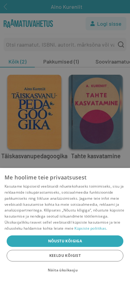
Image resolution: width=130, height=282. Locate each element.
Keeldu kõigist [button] (65, 255)
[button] (65, 270)
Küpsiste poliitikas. (90, 228)
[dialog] (65, 225)
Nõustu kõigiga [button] (65, 241)
